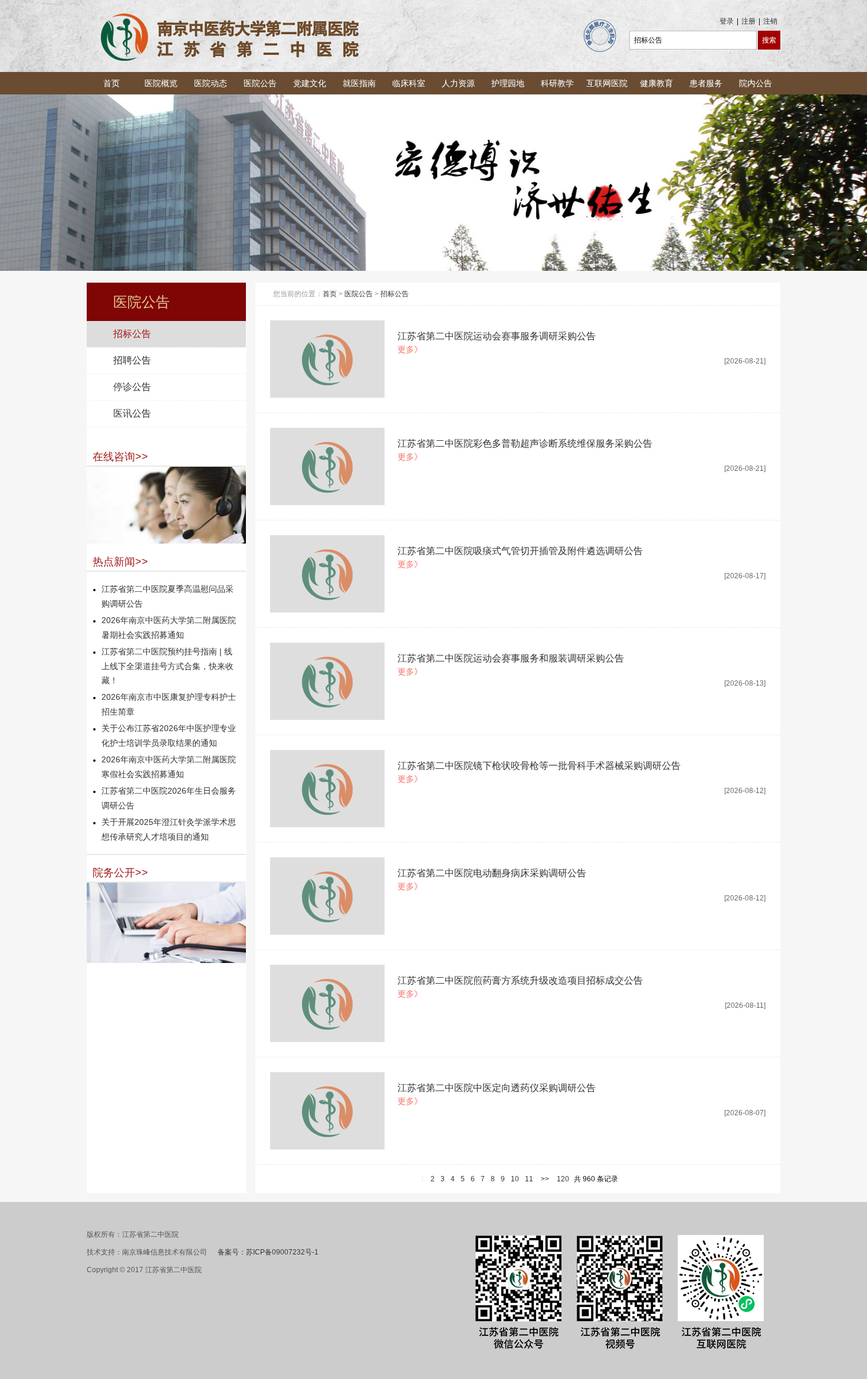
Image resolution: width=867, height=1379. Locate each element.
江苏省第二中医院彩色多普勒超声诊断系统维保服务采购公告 (525, 443)
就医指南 (359, 83)
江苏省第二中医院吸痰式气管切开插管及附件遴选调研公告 (520, 551)
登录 (727, 21)
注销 (770, 21)
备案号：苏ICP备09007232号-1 (268, 1252)
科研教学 (557, 83)
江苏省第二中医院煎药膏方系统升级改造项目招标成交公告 (520, 980)
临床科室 (408, 83)
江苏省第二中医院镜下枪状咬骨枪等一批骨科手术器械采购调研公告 (539, 766)
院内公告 (755, 83)
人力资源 (458, 83)
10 (515, 1179)
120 (563, 1179)
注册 (748, 21)
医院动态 (210, 83)
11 (529, 1179)
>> (545, 1179)
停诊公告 (132, 387)
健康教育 (656, 83)
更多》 (410, 349)
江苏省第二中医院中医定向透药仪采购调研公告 (497, 1088)
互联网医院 (607, 83)
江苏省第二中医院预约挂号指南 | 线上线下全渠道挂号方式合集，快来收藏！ (167, 666)
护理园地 (507, 83)
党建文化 (309, 83)
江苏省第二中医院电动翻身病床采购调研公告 (492, 873)
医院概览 (161, 83)
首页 (111, 83)
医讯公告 (132, 413)
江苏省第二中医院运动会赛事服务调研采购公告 (497, 336)
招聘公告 (132, 360)
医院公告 (260, 83)
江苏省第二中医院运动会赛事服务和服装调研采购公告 (511, 658)
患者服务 (705, 83)
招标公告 (132, 334)
